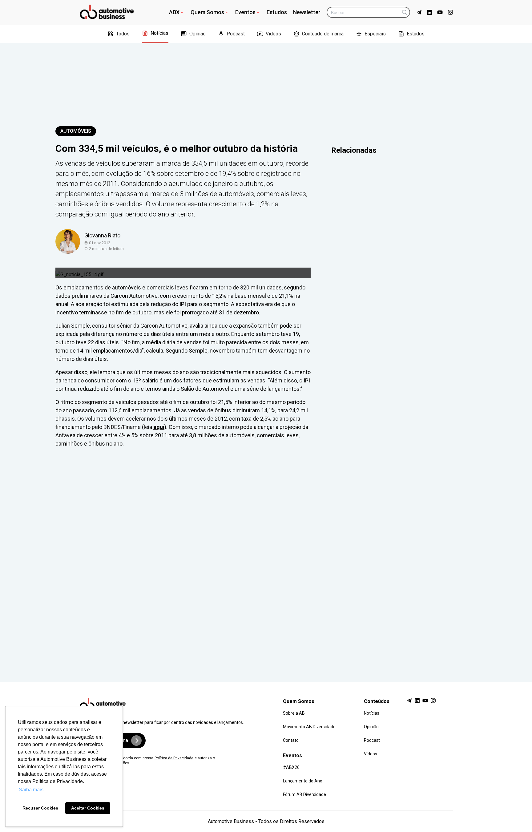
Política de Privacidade (174, 758)
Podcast (236, 34)
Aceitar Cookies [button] (87, 808)
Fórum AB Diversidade (304, 794)
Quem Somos (207, 12)
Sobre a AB (294, 713)
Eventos (245, 12)
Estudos (277, 12)
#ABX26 (291, 767)
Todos (123, 34)
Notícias (159, 33)
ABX (174, 12)
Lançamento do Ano (302, 780)
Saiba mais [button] (31, 789)
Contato (291, 740)
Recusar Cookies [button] (40, 808)
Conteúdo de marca (323, 34)
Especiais (375, 34)
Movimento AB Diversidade (309, 726)
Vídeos (273, 34)
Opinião (197, 34)
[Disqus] (266, 559)
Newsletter (306, 12)
